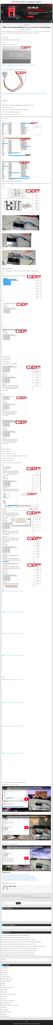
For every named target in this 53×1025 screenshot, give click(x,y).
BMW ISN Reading (11, 883)
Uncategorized (5, 1016)
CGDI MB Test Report (7, 1003)
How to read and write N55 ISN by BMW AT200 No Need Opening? (20, 878)
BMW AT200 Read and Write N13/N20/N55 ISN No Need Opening (26, 27)
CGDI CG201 (5, 989)
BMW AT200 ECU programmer (32, 31)
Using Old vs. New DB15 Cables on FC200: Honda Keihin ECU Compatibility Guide (21, 941)
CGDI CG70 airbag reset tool (8, 994)
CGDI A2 (4, 985)
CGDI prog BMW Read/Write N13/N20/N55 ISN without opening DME (20, 880)
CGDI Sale (4, 1007)
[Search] (51, 21)
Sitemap (4, 959)
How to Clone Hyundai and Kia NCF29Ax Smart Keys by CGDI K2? (17, 952)
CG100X (4, 983)
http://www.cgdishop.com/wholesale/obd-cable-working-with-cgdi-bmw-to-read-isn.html (24, 93)
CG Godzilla (4, 972)
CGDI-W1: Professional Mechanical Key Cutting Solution (15, 935)
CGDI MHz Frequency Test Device (10, 1005)
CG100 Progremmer (7, 981)
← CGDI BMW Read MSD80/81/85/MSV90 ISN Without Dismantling (17, 896)
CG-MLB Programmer (7, 979)
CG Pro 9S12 (5, 974)
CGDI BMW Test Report (7, 987)
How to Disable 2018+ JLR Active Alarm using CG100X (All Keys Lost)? (19, 955)
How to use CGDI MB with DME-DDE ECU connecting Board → (37, 897)
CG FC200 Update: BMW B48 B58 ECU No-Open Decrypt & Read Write (19, 944)
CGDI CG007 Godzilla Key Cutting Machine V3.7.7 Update (15, 937)
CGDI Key (4, 998)
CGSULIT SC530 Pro (6, 1011)
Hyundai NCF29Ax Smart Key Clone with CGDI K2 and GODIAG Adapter (19, 950)
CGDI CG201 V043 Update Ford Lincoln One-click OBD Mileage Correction (20, 948)
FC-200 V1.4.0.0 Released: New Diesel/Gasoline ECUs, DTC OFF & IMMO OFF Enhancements (24, 946)
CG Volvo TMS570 (6, 976)
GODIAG (4, 1014)
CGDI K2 (4, 996)
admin (23, 29)
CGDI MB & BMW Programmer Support (26, 2)
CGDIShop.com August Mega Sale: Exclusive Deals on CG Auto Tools (18, 939)
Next (51, 12)
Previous (2, 12)
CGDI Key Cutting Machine (8, 1000)
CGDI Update (5, 1009)
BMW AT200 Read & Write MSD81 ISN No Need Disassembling (19, 876)
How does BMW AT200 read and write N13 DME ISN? (16, 875)
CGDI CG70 (4, 992)
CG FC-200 (4, 970)
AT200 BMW (27, 24)
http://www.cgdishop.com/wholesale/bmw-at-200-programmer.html (18, 65)
